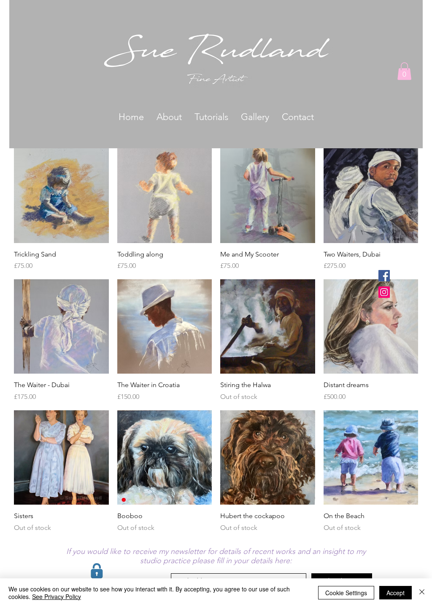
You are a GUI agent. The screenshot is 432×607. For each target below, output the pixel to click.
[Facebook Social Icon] (384, 275)
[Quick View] (61, 195)
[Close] (422, 592)
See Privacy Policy (56, 596)
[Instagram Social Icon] (384, 292)
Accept (395, 592)
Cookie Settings (346, 592)
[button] (404, 71)
